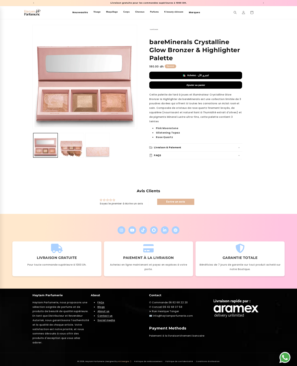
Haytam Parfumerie (95, 361)
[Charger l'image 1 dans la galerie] (45, 145)
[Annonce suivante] (263, 3)
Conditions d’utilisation (208, 361)
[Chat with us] (285, 356)
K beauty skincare (173, 12)
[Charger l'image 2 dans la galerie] (71, 145)
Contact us (105, 316)
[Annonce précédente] (33, 3)
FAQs (100, 302)
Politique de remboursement (148, 361)
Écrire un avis (175, 202)
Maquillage (112, 12)
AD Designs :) (124, 361)
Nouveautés (80, 12)
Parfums (154, 12)
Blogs (101, 307)
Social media (106, 320)
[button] (235, 12)
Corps (126, 12)
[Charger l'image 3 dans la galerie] (97, 145)
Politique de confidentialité (179, 361)
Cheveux (139, 12)
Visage (97, 12)
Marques (194, 12)
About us (103, 311)
